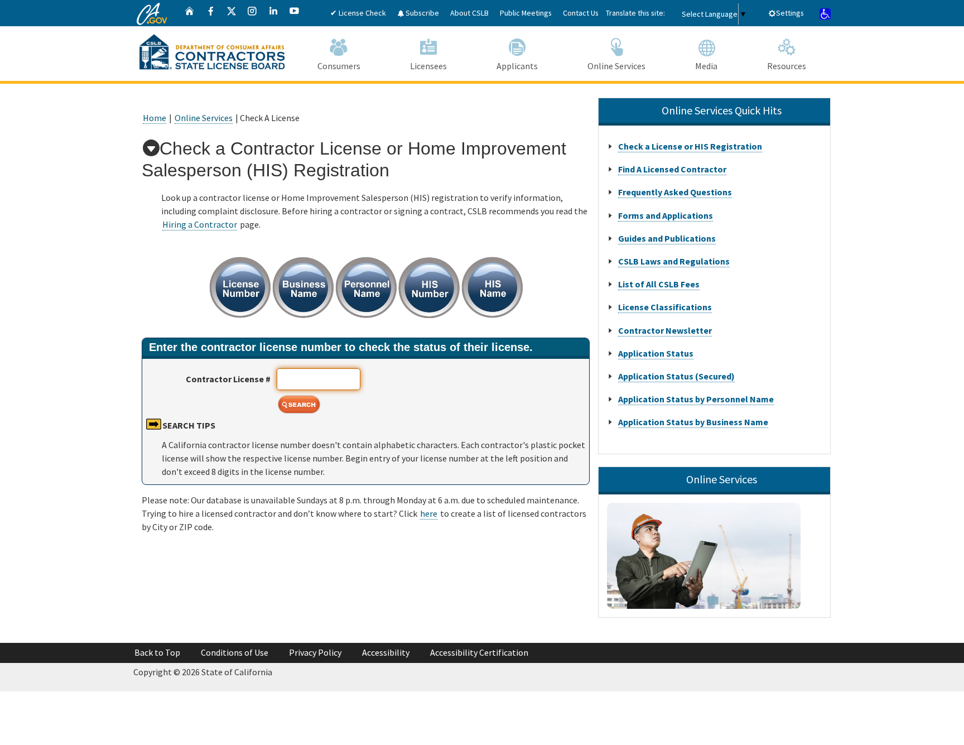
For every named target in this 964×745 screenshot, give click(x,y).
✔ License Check (358, 13)
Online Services (616, 65)
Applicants (517, 65)
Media (706, 65)
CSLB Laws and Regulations (674, 261)
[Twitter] (231, 13)
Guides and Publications (667, 238)
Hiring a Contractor (199, 224)
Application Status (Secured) (676, 376)
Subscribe (421, 13)
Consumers (338, 65)
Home (154, 117)
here (428, 513)
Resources (786, 65)
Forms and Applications (665, 215)
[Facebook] (211, 13)
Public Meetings (526, 13)
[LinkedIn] (273, 13)
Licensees (428, 65)
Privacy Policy (315, 652)
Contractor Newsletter (665, 330)
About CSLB (469, 13)
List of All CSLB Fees (659, 284)
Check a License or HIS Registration (690, 146)
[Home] (190, 13)
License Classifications (665, 307)
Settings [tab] (790, 13)
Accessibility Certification (479, 652)
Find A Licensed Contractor (672, 169)
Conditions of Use (234, 652)
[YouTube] (295, 13)
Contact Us (581, 13)
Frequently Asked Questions (675, 192)
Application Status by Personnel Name (696, 399)
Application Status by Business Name (693, 421)
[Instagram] (252, 13)
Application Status (655, 353)
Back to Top (157, 652)
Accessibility (385, 652)
